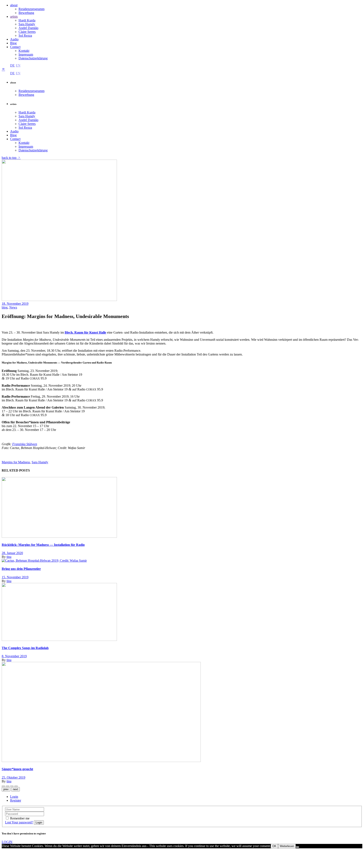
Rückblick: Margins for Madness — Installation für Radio (43, 545)
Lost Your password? (19, 822)
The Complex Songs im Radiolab (25, 648)
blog (5, 307)
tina (9, 557)
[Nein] (297, 847)
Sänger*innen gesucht (17, 769)
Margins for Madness (16, 462)
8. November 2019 (14, 656)
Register (15, 800)
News (13, 307)
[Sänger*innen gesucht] (101, 761)
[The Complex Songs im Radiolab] (59, 640)
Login (14, 796)
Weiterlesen (287, 846)
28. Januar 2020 (12, 553)
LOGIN (7, 842)
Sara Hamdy (40, 462)
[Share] (3, 786)
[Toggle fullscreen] (16, 786)
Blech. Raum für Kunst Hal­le (85, 332)
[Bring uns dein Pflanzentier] (44, 560)
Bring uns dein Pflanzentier (21, 569)
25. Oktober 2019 (13, 777)
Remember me (19, 818)
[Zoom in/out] (11, 786)
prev (6, 789)
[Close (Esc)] (7, 786)
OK (274, 846)
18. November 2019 (15, 303)
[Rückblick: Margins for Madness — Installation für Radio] (59, 536)
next (15, 789)
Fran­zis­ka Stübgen (24, 444)
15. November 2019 (15, 577)
